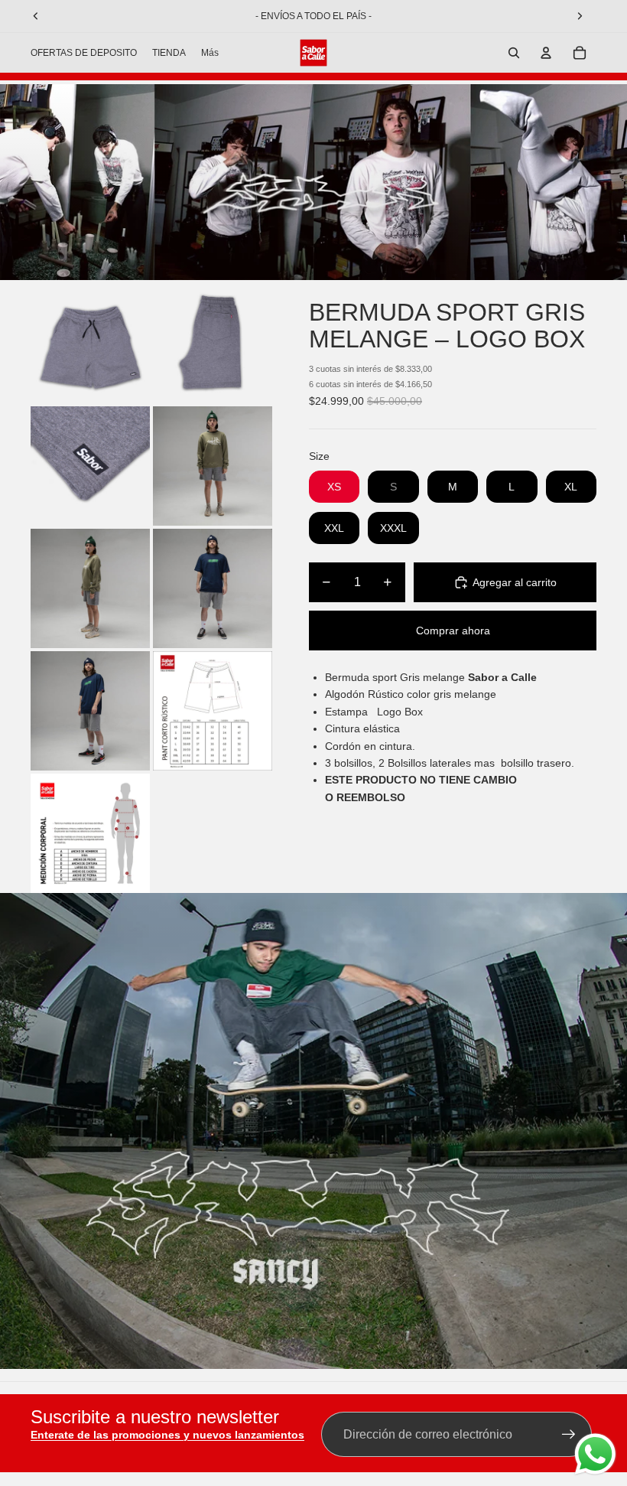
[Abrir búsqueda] (514, 53)
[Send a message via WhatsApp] (595, 1454)
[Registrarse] (569, 1435)
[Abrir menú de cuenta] (546, 53)
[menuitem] (209, 53)
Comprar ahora (453, 630)
